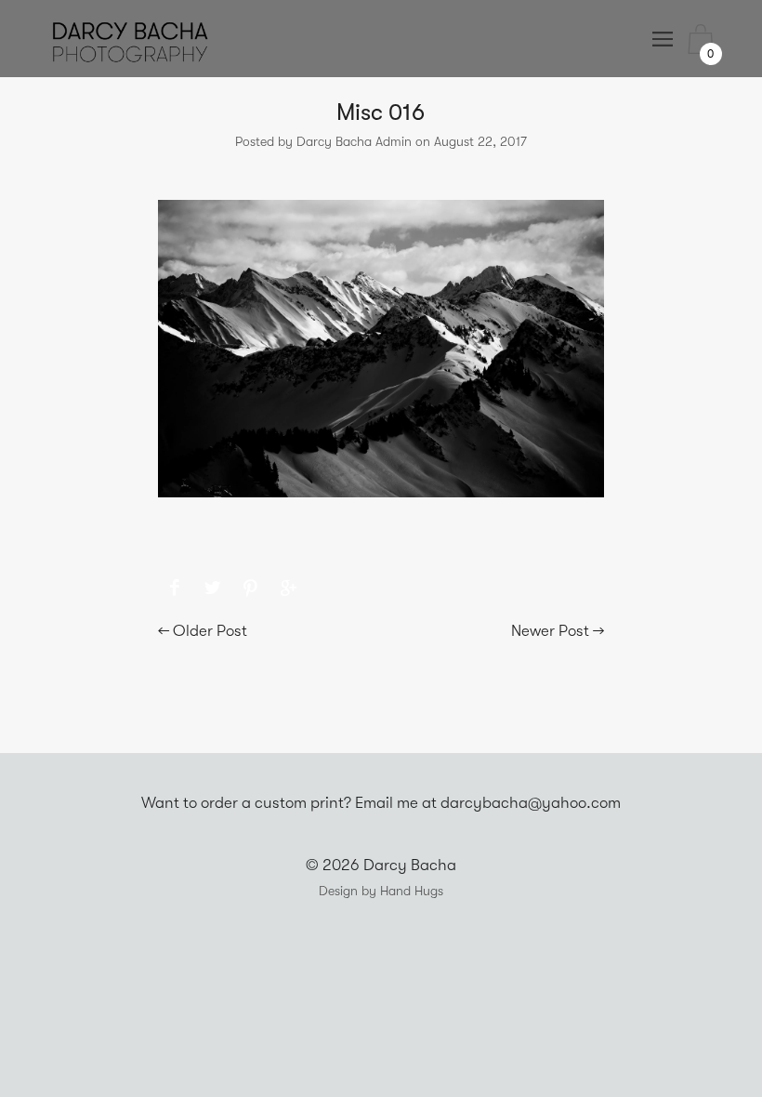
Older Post (210, 631)
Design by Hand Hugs (381, 890)
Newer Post (550, 631)
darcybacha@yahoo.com (530, 803)
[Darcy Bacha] (175, 588)
